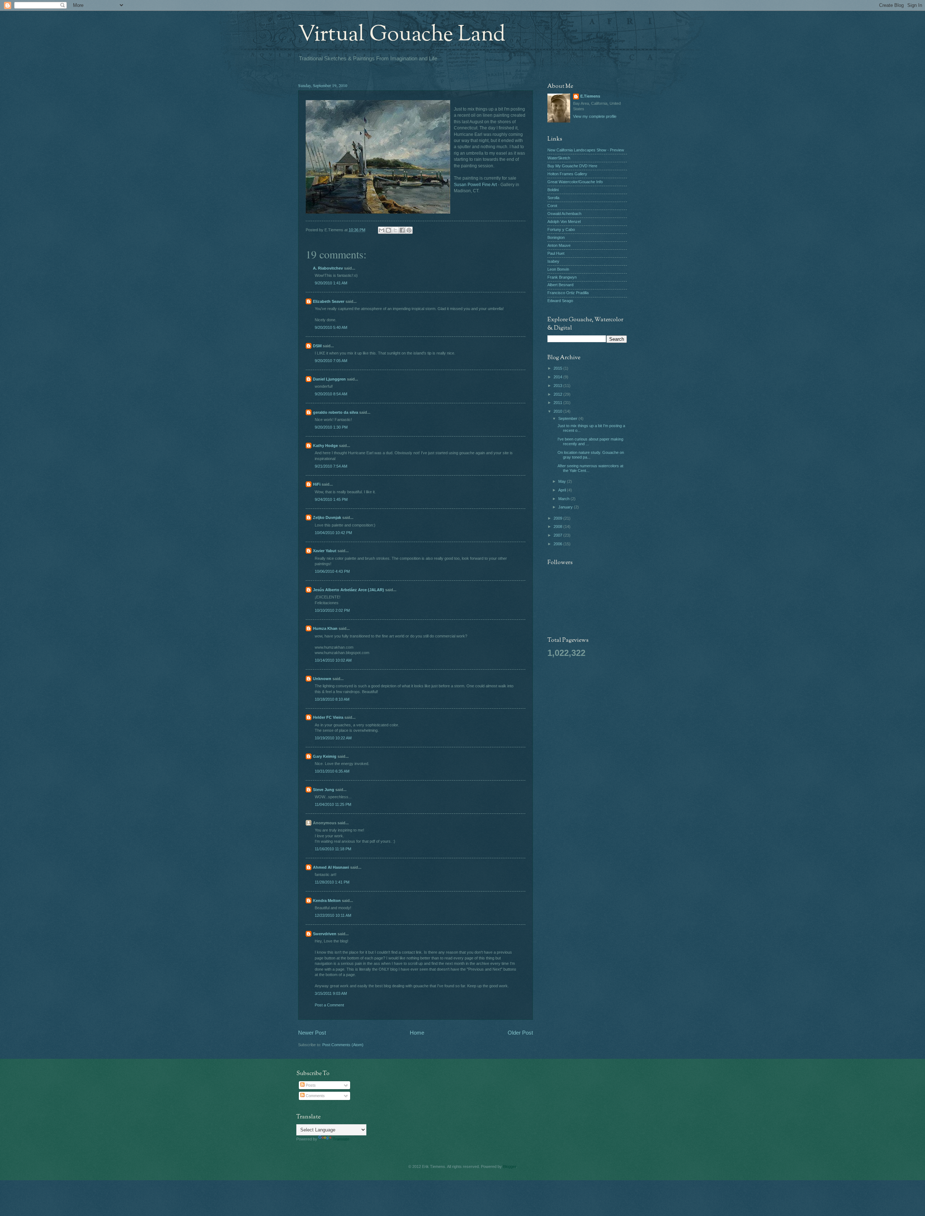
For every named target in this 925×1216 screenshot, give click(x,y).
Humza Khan (325, 628)
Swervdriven (324, 934)
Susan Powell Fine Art (475, 184)
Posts (310, 1085)
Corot (552, 205)
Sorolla (553, 197)
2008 (558, 526)
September (568, 418)
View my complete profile (594, 116)
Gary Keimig (324, 756)
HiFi (316, 484)
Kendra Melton (327, 900)
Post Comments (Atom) (342, 1045)
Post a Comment (329, 1005)
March (564, 499)
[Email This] (381, 230)
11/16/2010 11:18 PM (333, 849)
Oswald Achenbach (564, 213)
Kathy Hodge (325, 445)
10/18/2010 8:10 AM (332, 699)
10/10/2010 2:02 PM (332, 610)
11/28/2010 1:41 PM (332, 882)
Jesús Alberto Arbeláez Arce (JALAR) (348, 590)
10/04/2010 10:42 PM (333, 532)
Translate (341, 1139)
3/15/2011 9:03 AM (331, 993)
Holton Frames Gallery (567, 174)
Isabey (553, 261)
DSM (317, 346)
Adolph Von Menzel (564, 221)
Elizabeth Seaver (328, 301)
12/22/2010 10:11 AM (333, 915)
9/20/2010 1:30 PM (331, 427)
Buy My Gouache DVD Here (572, 166)
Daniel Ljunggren (329, 379)
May (562, 481)
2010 (558, 411)
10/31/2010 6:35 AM (332, 771)
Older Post (520, 1033)
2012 (558, 394)
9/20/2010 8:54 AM (331, 394)
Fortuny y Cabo (561, 229)
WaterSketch (558, 158)
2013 (558, 385)
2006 (558, 544)
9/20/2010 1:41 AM (331, 283)
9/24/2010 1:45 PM (331, 499)
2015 (558, 368)
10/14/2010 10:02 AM (333, 660)
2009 (558, 518)
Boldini (553, 190)
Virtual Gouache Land (401, 35)
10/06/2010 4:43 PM (332, 571)
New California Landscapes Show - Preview (585, 150)
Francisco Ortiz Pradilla (568, 293)
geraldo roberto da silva (335, 412)
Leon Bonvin (558, 269)
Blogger (509, 1166)
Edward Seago (560, 300)
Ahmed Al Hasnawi (331, 867)
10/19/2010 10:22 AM (333, 738)
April (562, 490)
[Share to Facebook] (402, 230)
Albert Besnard (560, 285)
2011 (558, 402)
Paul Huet (555, 253)
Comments (315, 1095)
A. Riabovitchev (328, 268)
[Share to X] (395, 230)
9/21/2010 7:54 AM (331, 466)
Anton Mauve (559, 245)
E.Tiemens (590, 96)
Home (417, 1033)
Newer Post (312, 1033)
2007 (558, 535)
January (566, 507)
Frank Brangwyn (562, 277)
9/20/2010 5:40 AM (331, 327)
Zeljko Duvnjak (327, 517)
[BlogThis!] (388, 230)
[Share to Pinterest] (409, 230)
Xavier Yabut (324, 551)
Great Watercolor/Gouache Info (575, 182)
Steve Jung (323, 789)
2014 (558, 377)
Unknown (322, 678)
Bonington (556, 237)
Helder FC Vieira (328, 717)
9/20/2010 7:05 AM (331, 360)
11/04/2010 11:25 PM (333, 804)
